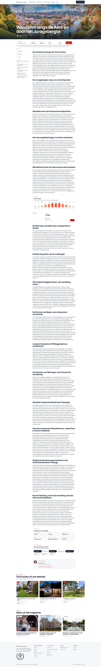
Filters (60, 42)
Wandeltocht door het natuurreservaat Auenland (22, 74)
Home (17, 6)
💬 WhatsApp (19, 54)
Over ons (74, 647)
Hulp (57, 2)
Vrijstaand (52, 553)
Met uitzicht (61, 551)
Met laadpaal (45, 553)
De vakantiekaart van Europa (52, 649)
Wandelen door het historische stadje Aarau (22, 68)
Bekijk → (72, 220)
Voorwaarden (78, 664)
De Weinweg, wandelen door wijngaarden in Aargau (22, 77)
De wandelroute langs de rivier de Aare (23, 62)
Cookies (83, 664)
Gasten (49, 42)
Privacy (74, 664)
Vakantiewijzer (47, 2)
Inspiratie (53, 2)
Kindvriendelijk (69, 551)
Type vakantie (39, 2)
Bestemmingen (32, 2)
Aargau (26, 6)
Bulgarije (35, 655)
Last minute (49, 647)
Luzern (57, 437)
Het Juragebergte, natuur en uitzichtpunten (22, 65)
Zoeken (68, 42)
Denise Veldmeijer (23, 35)
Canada (35, 656)
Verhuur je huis (80, 2)
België (35, 651)
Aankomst (33, 42)
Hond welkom (53, 551)
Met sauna (37, 553)
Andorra (35, 649)
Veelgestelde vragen (64, 647)
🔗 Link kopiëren (19, 51)
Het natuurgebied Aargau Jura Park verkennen (22, 71)
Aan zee (45, 551)
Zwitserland (22, 6)
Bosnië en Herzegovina (38, 653)
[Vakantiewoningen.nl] (21, 2)
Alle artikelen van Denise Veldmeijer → (45, 566)
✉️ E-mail (18, 56)
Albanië (35, 647)
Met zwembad (37, 551)
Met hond (49, 653)
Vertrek (41, 42)
